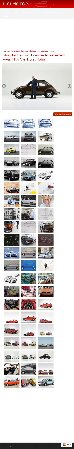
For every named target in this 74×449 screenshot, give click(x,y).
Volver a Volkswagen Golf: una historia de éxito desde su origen (29, 51)
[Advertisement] (37, 35)
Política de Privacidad (56, 446)
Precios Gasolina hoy (6, 446)
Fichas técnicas (26, 12)
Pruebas (15, 12)
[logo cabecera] (15, 4)
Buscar (56, 12)
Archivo (46, 446)
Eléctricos (6, 12)
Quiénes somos (8, 17)
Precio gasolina (46, 12)
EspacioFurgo (38, 446)
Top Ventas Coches (27, 446)
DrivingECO (16, 446)
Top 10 (35, 12)
